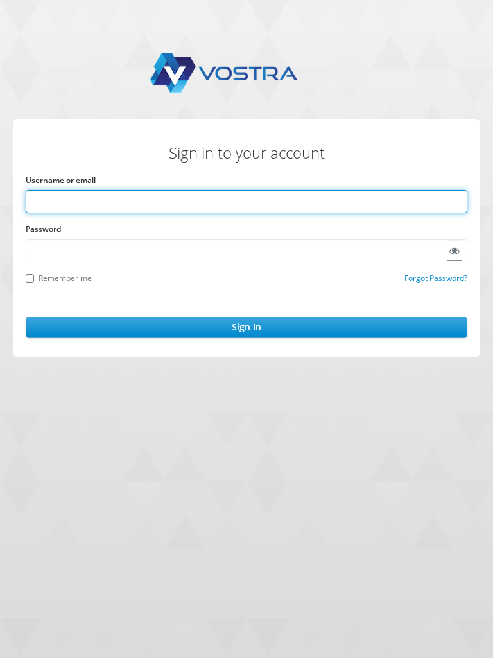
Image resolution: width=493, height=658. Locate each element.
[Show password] (454, 250)
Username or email (61, 180)
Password (43, 229)
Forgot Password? (435, 277)
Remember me (65, 277)
